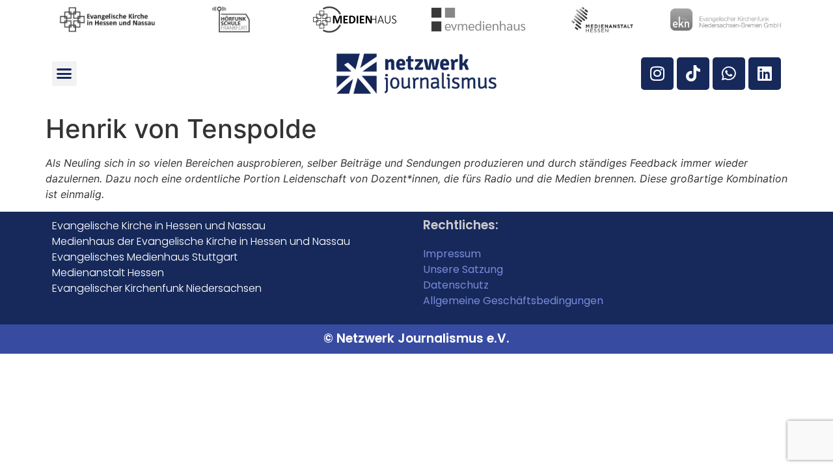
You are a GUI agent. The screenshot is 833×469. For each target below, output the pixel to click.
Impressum (452, 253)
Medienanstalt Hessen (108, 272)
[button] (64, 73)
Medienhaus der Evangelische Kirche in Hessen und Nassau (201, 241)
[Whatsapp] (729, 73)
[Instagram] (657, 73)
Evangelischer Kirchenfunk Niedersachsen (157, 288)
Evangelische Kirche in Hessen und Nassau (159, 225)
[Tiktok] (693, 73)
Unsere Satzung (463, 269)
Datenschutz (456, 284)
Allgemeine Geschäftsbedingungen (513, 300)
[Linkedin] (764, 73)
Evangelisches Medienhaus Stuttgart (145, 256)
